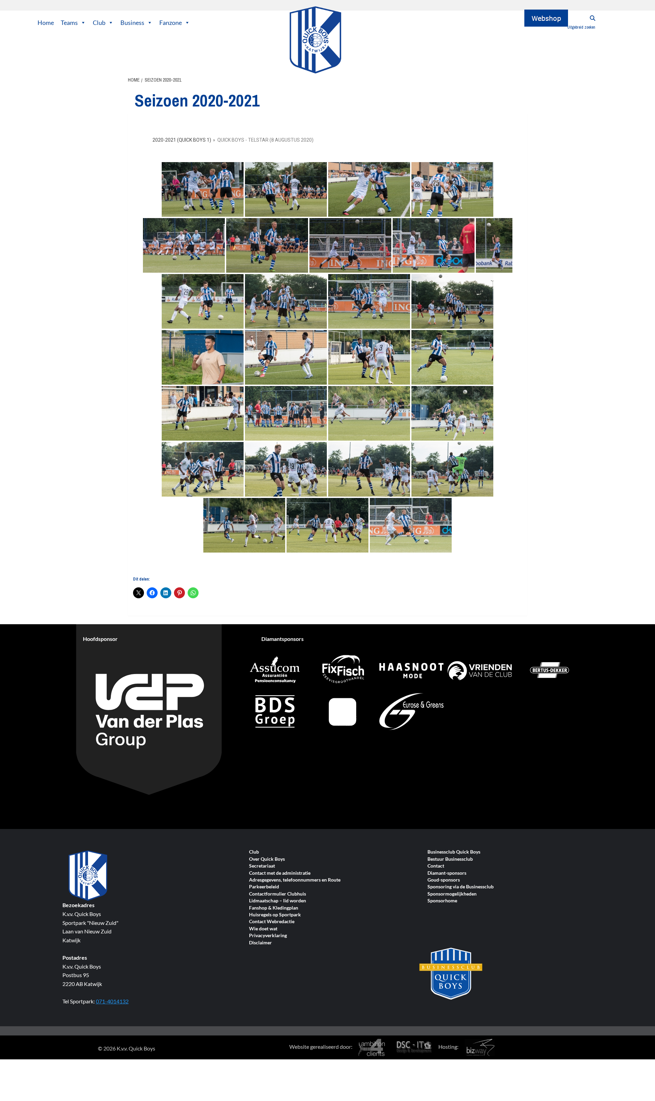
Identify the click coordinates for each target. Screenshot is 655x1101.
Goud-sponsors (443, 880)
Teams (69, 22)
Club (99, 22)
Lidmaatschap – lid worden (277, 900)
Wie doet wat (263, 928)
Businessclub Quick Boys (453, 852)
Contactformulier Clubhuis (277, 894)
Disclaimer (260, 942)
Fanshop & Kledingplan (273, 908)
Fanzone (170, 22)
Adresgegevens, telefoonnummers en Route (294, 880)
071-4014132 (112, 1001)
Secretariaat (262, 866)
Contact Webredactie (271, 921)
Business (132, 22)
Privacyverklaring (268, 935)
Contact (435, 866)
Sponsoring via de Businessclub (460, 886)
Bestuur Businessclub (450, 859)
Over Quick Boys (267, 859)
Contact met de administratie (279, 873)
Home (46, 22)
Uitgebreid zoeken (581, 27)
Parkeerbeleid (264, 886)
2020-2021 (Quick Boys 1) (181, 140)
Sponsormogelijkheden (452, 894)
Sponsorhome (442, 900)
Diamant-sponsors (446, 873)
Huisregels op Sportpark (275, 914)
